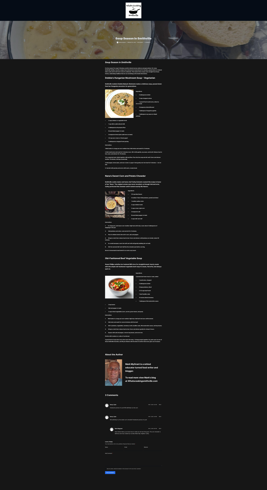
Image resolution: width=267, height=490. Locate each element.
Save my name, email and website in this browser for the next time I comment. (124, 468)
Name (106, 447)
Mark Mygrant (118, 428)
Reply (160, 404)
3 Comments (147, 42)
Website (146, 447)
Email (125, 447)
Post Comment (110, 472)
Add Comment (109, 453)
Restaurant (140, 42)
